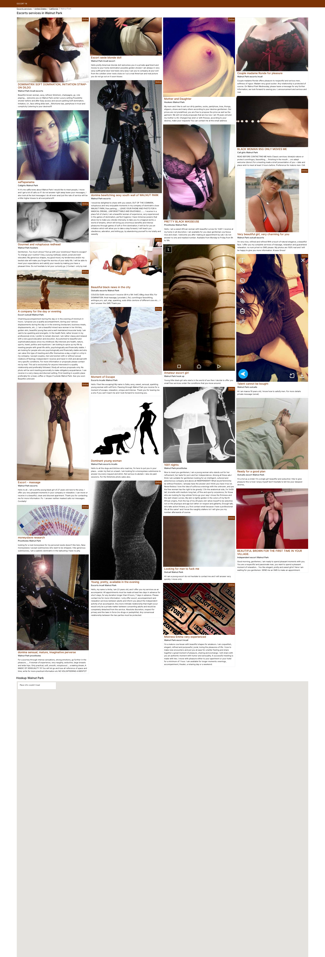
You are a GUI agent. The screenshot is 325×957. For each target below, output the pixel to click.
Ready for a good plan (251, 471)
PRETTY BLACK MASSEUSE (181, 221)
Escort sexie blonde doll (106, 57)
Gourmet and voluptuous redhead (39, 244)
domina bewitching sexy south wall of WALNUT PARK (125, 195)
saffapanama (26, 182)
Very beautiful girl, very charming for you (263, 234)
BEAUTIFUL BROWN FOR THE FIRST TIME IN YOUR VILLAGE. (269, 552)
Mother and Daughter (177, 98)
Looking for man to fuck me (181, 568)
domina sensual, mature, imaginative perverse (47, 652)
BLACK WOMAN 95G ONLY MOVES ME (262, 149)
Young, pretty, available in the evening (115, 582)
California (53, 8)
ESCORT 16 (22, 3)
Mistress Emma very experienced (185, 636)
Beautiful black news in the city (111, 287)
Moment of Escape (103, 376)
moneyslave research (31, 537)
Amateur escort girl (176, 372)
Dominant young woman (106, 460)
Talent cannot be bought (252, 383)
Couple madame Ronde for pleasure (259, 73)
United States (40, 8)
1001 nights (171, 464)
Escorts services (24, 8)
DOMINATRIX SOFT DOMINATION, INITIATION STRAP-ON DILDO (52, 86)
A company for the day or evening (39, 311)
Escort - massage (29, 482)
